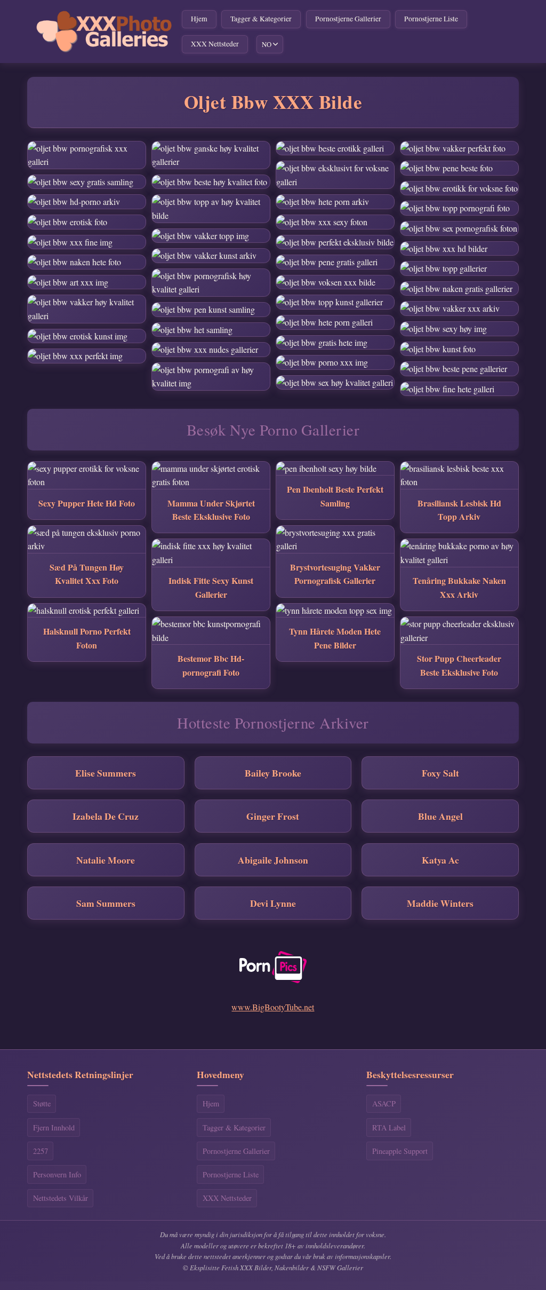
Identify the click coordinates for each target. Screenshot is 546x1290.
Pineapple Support (400, 1151)
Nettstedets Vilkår (60, 1198)
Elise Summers (105, 773)
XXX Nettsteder (215, 44)
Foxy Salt (440, 773)
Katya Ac (440, 860)
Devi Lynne (273, 903)
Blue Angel (440, 816)
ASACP (384, 1103)
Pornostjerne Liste (431, 18)
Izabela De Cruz (106, 816)
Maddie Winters (440, 903)
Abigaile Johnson (273, 860)
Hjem (199, 18)
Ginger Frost (272, 816)
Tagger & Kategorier (261, 18)
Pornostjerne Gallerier (348, 18)
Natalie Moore (105, 860)
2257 (40, 1151)
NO (266, 44)
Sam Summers (105, 903)
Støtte (42, 1103)
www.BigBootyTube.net (272, 1006)
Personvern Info (57, 1174)
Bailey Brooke (273, 773)
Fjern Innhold (54, 1127)
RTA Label (389, 1127)
